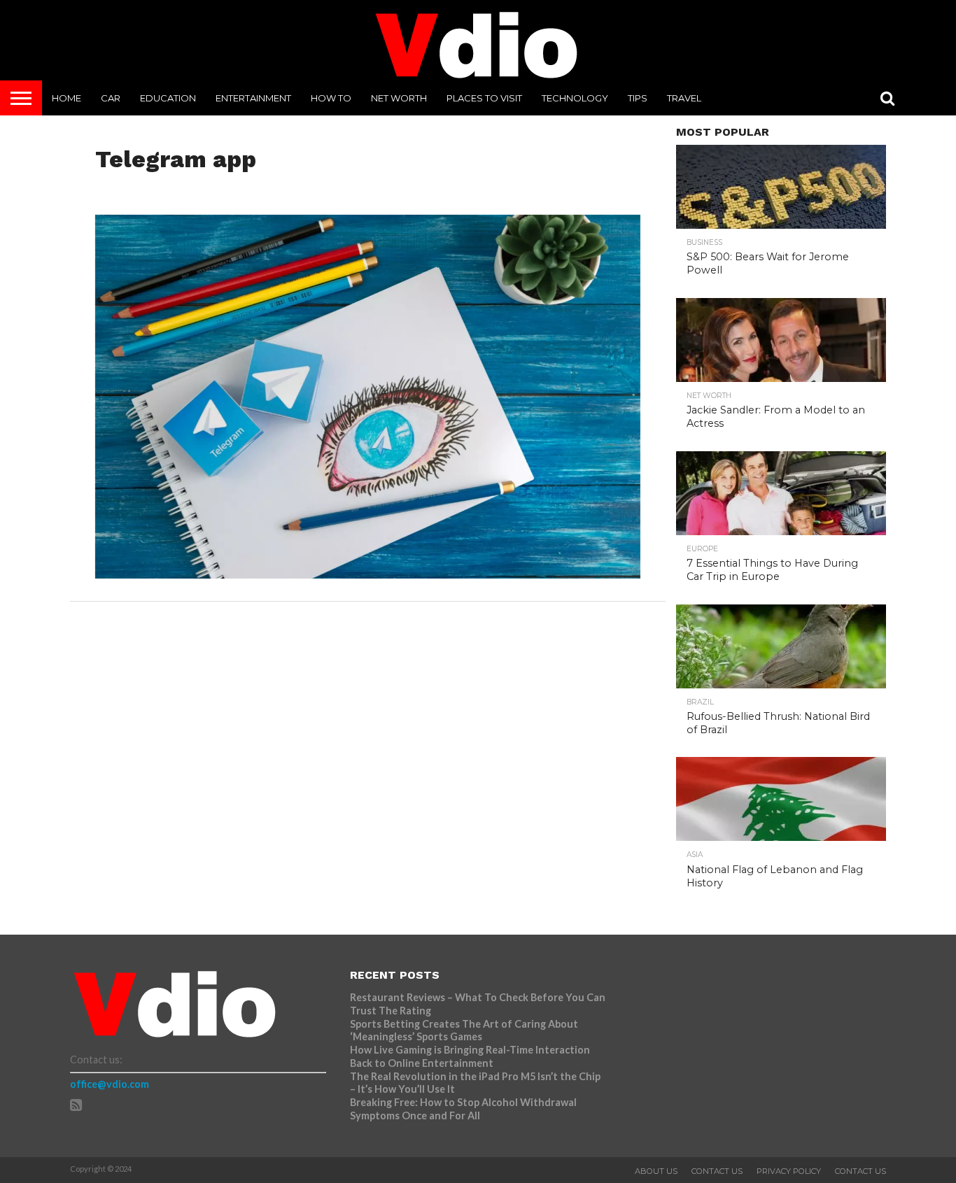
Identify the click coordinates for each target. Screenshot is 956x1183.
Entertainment (253, 98)
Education (168, 98)
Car (110, 98)
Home (66, 98)
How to (331, 98)
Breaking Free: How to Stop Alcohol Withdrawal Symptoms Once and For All (463, 1108)
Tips (637, 98)
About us (656, 1171)
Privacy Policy (789, 1171)
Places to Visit (484, 98)
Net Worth (399, 98)
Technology (575, 98)
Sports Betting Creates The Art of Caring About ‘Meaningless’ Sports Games (464, 1030)
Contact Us (717, 1171)
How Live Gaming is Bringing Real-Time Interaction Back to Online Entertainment (470, 1056)
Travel (684, 98)
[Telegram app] (368, 574)
